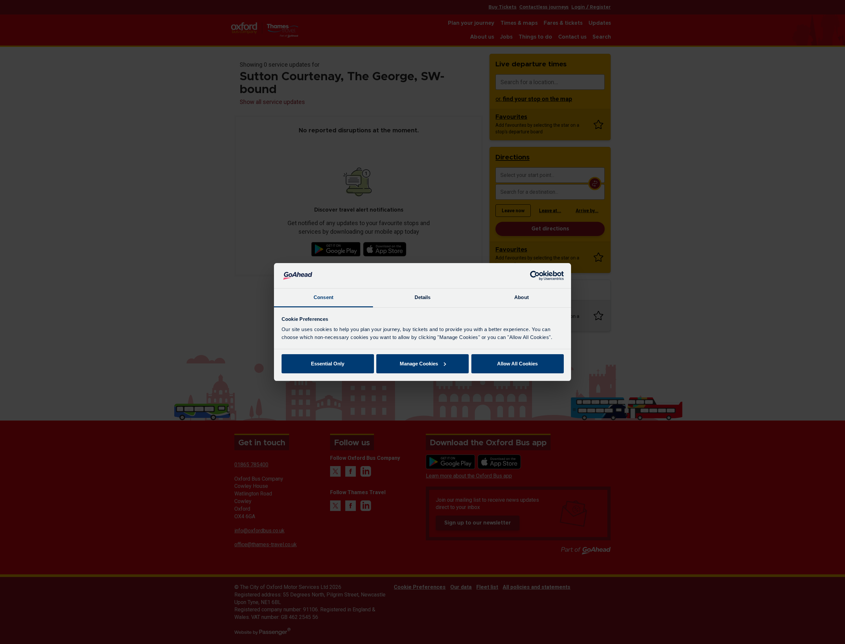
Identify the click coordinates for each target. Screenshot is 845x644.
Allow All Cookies (517, 363)
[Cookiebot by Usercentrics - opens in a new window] (535, 276)
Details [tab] (423, 297)
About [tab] (521, 297)
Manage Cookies (419, 363)
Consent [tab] (323, 297)
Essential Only (327, 363)
